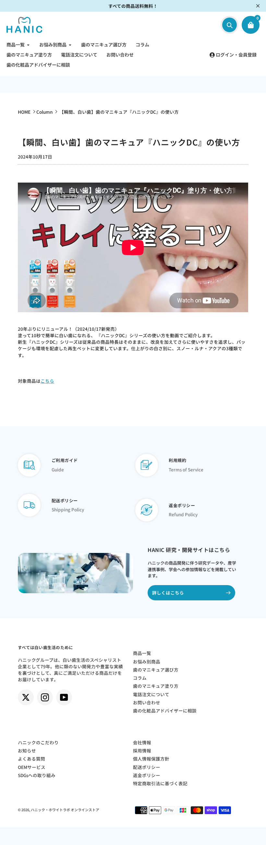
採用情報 (142, 750)
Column (44, 112)
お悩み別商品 (146, 661)
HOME (24, 112)
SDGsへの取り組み (36, 775)
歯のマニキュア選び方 (155, 669)
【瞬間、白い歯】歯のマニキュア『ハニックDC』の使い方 (119, 112)
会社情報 (142, 742)
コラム (140, 677)
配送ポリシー (146, 767)
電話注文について (151, 694)
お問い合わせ (146, 702)
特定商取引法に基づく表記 (160, 783)
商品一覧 (142, 653)
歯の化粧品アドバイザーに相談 (165, 710)
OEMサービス (31, 767)
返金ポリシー (146, 775)
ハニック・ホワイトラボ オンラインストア (65, 809)
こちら (47, 381)
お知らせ (27, 750)
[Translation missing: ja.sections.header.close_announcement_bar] (258, 6)
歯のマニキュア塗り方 (155, 686)
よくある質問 (31, 758)
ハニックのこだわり (38, 742)
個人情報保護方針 (151, 758)
